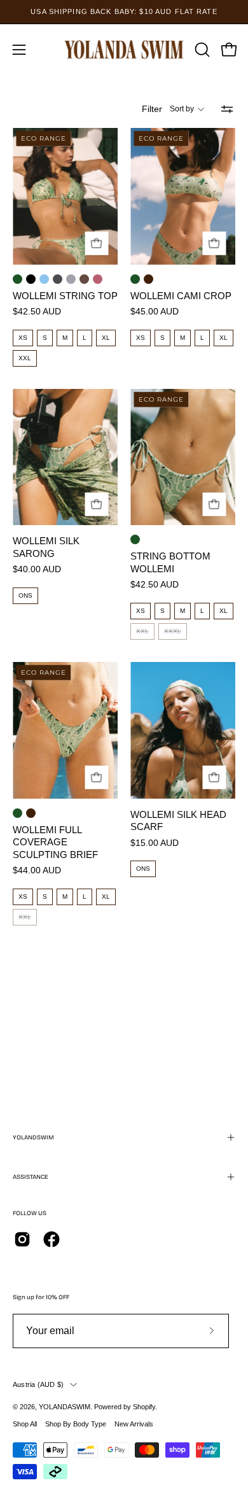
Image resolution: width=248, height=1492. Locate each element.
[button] (201, 50)
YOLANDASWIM (64, 1407)
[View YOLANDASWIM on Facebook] (51, 1239)
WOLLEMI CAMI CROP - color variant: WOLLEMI (135, 279)
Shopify (144, 1407)
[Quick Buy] (96, 243)
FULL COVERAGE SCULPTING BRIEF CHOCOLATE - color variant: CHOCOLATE (31, 813)
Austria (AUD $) (38, 1384)
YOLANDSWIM (33, 1137)
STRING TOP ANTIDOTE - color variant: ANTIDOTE (84, 279)
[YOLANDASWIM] (124, 49)
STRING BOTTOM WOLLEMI (170, 562)
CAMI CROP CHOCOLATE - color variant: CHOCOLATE (148, 279)
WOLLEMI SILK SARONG (46, 547)
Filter (152, 109)
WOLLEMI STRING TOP (65, 295)
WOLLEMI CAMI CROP (180, 295)
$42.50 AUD (37, 311)
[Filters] (227, 109)
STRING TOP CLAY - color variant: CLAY (97, 279)
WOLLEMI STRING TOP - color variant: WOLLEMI (17, 279)
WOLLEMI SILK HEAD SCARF (178, 821)
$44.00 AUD (37, 870)
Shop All (25, 1424)
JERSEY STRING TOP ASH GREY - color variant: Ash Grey (71, 279)
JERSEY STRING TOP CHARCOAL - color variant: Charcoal (57, 279)
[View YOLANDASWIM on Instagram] (22, 1239)
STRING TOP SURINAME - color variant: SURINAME (44, 279)
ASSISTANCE (30, 1177)
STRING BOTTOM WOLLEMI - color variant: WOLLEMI (135, 539)
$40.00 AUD (37, 569)
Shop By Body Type (75, 1424)
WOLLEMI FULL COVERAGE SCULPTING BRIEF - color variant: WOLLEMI (17, 813)
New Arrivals (133, 1424)
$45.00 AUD (154, 311)
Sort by (182, 109)
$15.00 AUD (154, 843)
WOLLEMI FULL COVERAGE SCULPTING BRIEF (55, 842)
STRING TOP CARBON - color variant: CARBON (31, 279)
